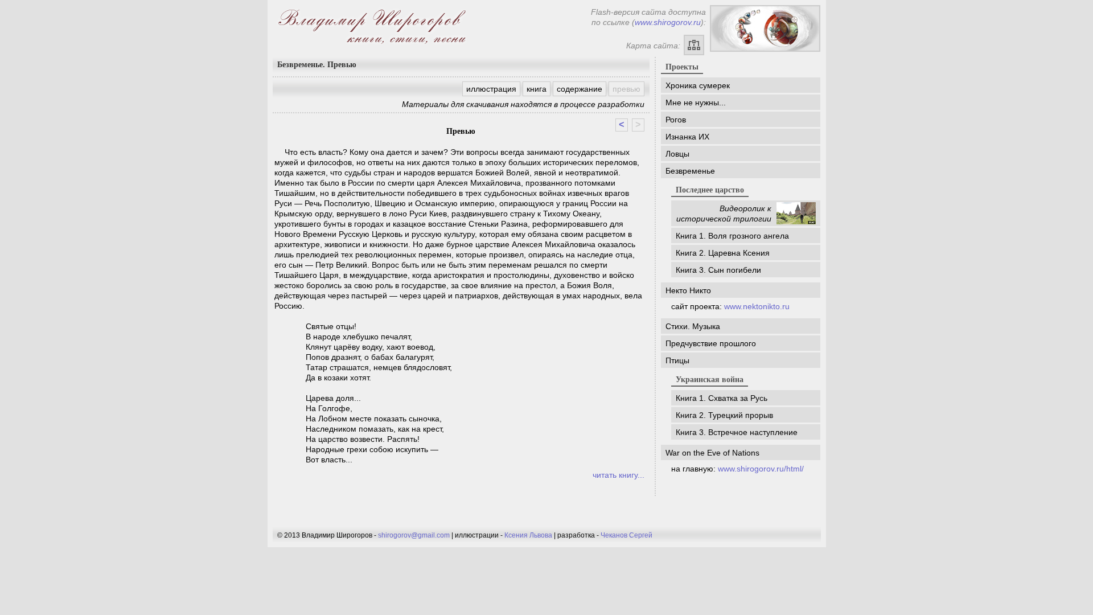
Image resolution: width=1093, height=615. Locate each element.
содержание (579, 88)
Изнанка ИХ (687, 136)
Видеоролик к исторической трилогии (723, 213)
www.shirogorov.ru (668, 22)
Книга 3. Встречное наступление (737, 432)
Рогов (675, 119)
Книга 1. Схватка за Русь (721, 398)
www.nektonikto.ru (757, 306)
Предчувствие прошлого (710, 343)
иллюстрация (491, 88)
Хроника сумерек (697, 85)
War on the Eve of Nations (712, 452)
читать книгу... (618, 474)
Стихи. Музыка (692, 326)
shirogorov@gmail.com (414, 535)
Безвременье (690, 170)
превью (626, 88)
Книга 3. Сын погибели (718, 269)
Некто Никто (688, 290)
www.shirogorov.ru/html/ (761, 468)
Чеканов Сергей (626, 535)
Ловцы (677, 153)
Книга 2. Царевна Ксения (723, 252)
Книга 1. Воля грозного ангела (732, 235)
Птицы (677, 360)
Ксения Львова (528, 535)
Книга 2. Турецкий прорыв (724, 415)
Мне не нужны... (695, 102)
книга (536, 88)
